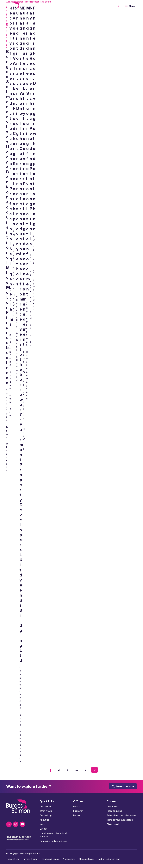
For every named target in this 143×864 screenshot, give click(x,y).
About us (44, 819)
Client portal (113, 824)
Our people (45, 806)
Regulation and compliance (53, 841)
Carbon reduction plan (109, 859)
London (77, 815)
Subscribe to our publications (121, 815)
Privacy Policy (30, 859)
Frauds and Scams (50, 859)
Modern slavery (86, 859)
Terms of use (12, 859)
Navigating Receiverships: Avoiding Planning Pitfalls (31, 126)
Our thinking (46, 815)
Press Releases (7, 27)
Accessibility (69, 859)
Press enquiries (114, 811)
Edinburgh (78, 811)
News (43, 824)
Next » (94, 770)
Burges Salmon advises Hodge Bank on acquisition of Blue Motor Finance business (8, 217)
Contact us (112, 806)
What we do (46, 811)
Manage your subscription (120, 819)
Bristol (76, 806)
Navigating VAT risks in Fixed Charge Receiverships (14, 116)
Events (43, 828)
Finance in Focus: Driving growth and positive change (34, 118)
